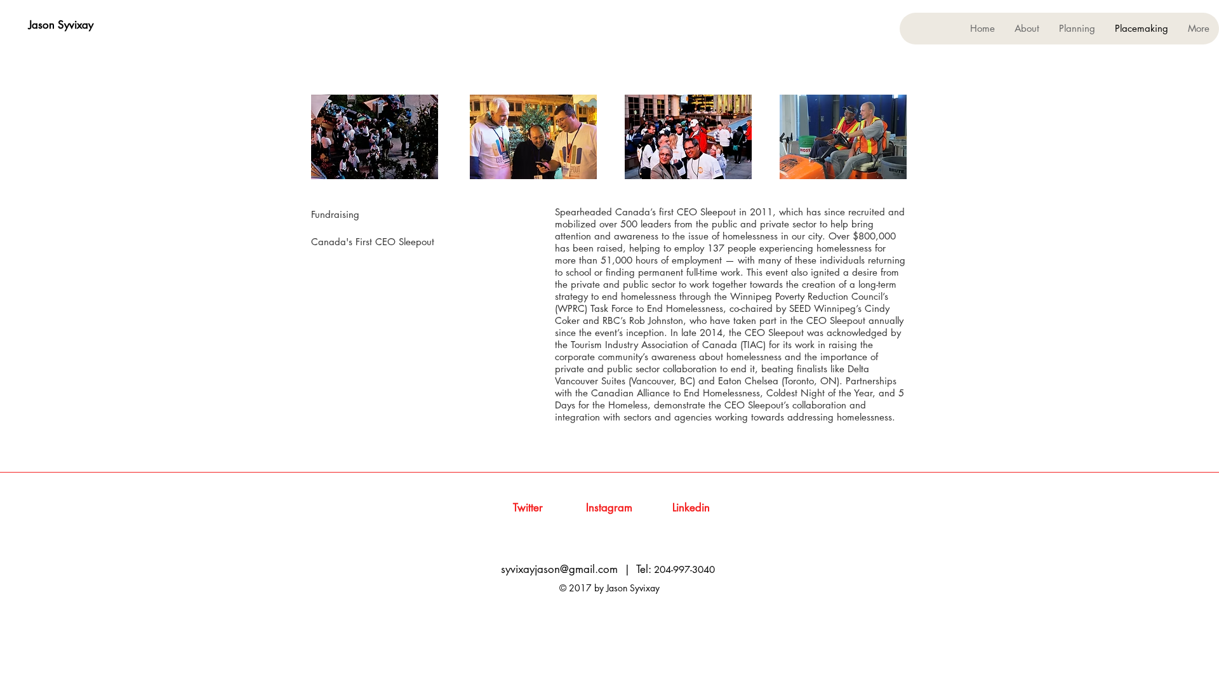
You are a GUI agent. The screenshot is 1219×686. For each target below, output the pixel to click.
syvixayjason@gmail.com (559, 569)
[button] (1077, 28)
